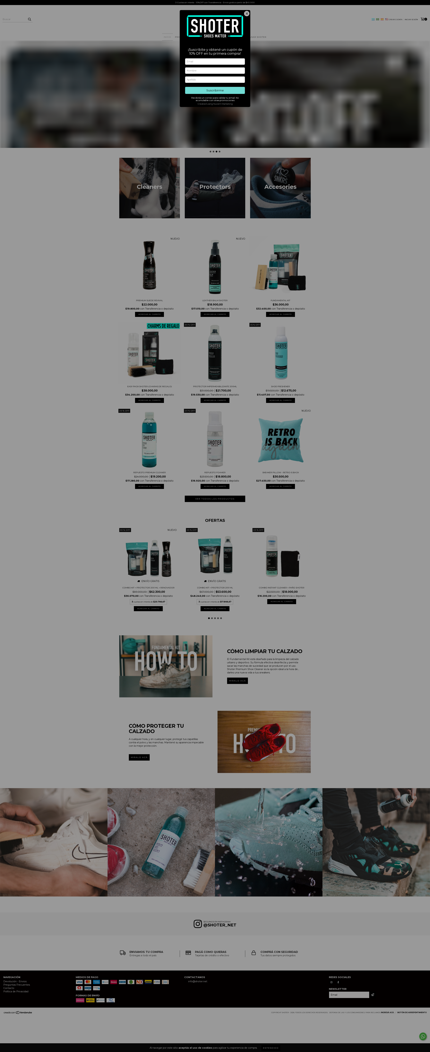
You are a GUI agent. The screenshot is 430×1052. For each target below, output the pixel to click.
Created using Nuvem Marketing (215, 104)
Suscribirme (215, 90)
